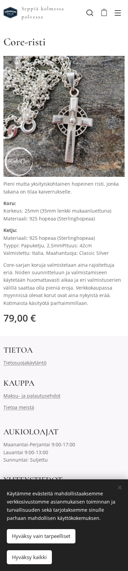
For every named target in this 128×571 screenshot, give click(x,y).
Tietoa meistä (18, 407)
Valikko (118, 12)
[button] (89, 12)
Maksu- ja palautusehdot (31, 395)
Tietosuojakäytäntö (24, 362)
